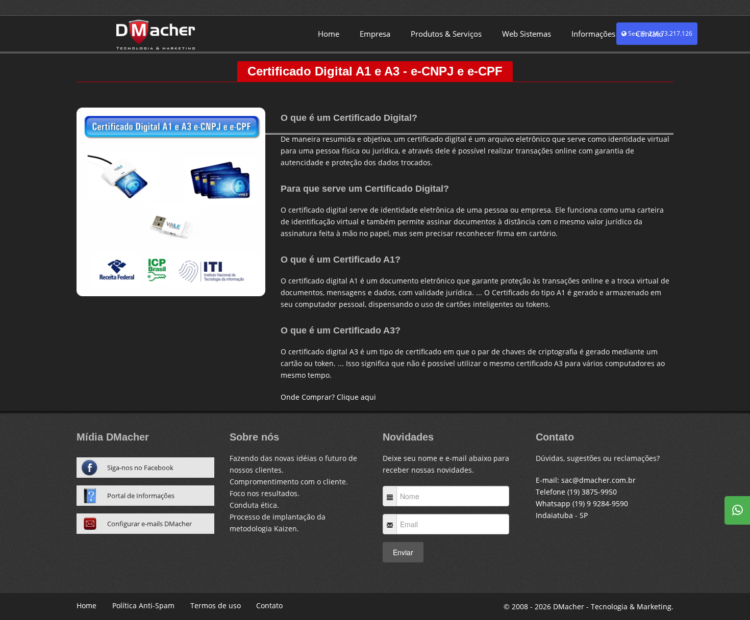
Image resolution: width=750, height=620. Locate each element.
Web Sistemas (526, 34)
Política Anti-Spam (143, 605)
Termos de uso (215, 605)
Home (328, 34)
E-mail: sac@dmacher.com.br (586, 480)
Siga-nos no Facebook (140, 467)
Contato (649, 34)
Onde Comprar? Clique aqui (328, 397)
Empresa (375, 34)
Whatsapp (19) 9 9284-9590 (582, 503)
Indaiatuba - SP (562, 515)
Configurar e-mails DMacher (149, 523)
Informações (593, 34)
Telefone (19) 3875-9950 (576, 492)
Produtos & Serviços (446, 34)
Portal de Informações (140, 495)
